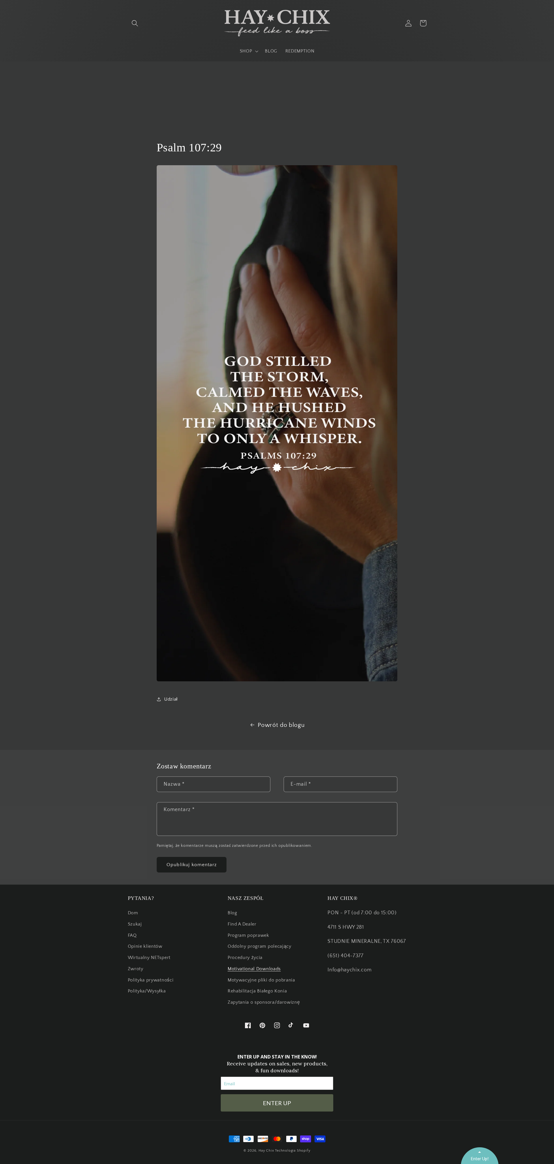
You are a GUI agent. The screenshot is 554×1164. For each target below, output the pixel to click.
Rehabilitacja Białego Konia (257, 991)
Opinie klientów (145, 946)
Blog (232, 912)
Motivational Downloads (254, 968)
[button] (135, 23)
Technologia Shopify (292, 1150)
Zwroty (135, 968)
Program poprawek (248, 935)
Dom (133, 912)
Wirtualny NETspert (149, 957)
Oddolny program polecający (259, 946)
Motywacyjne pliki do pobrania (261, 980)
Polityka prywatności (151, 980)
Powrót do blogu (281, 725)
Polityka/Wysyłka (147, 991)
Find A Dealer (242, 924)
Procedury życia (245, 957)
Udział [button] (171, 699)
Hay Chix (266, 1150)
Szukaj (135, 924)
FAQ (132, 935)
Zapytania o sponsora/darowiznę (264, 1002)
